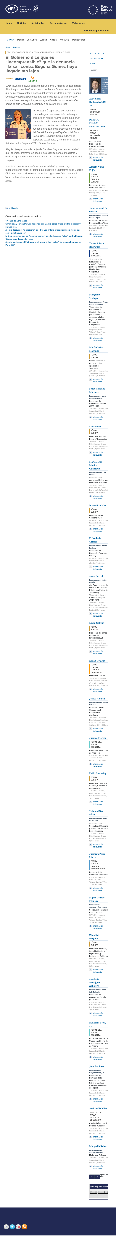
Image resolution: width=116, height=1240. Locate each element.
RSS (25, 1226)
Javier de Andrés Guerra (98, 209)
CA (95, 53)
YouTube (19, 1226)
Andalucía (64, 40)
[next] (97, 1177)
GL (103, 53)
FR (102, 58)
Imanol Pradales (97, 505)
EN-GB (97, 58)
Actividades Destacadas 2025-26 (98, 102)
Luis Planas (95, 426)
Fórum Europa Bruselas (96, 30)
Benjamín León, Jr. (97, 1024)
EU (99, 53)
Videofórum (78, 23)
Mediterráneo (78, 40)
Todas (9, 40)
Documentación (58, 23)
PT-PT (92, 63)
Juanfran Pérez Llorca (97, 855)
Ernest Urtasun (97, 660)
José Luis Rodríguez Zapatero (94, 982)
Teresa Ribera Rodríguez (96, 244)
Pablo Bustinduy (97, 773)
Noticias (21, 23)
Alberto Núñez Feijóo (96, 168)
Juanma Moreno (97, 738)
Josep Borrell (96, 576)
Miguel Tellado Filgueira (97, 899)
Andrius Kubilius (98, 1108)
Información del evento (98, 159)
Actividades (37, 23)
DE (91, 58)
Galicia (53, 40)
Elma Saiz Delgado (94, 936)
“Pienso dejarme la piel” (17, 221)
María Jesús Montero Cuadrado (95, 465)
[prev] (92, 1177)
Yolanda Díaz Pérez (96, 812)
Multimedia (13, 208)
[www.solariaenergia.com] (33, 79)
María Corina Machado (96, 348)
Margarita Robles (98, 1146)
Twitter (13, 1226)
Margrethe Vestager (94, 296)
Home (8, 23)
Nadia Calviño (96, 622)
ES (91, 53)
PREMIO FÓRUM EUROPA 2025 (97, 123)
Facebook (7, 1226)
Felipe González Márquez (97, 390)
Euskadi (43, 40)
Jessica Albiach (97, 698)
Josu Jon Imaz (96, 1066)
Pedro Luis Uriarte (95, 539)
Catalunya (32, 40)
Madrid (20, 40)
